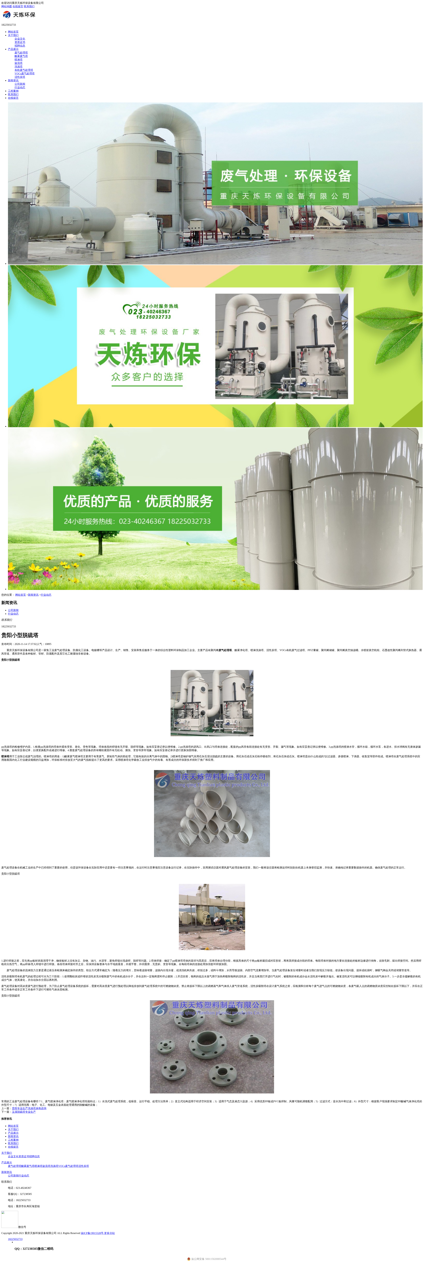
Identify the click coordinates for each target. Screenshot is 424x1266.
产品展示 (13, 49)
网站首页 (13, 31)
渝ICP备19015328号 (92, 1233)
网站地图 (6, 6)
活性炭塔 (20, 77)
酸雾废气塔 (21, 56)
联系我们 (29, 6)
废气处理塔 (21, 52)
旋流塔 (19, 63)
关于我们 (13, 35)
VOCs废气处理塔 (25, 73)
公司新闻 (20, 84)
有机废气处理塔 (24, 70)
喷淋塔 (19, 59)
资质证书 (20, 42)
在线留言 (18, 6)
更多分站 (109, 1233)
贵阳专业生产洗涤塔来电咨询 (29, 1108)
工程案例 (13, 90)
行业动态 (20, 87)
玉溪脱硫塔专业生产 (24, 1111)
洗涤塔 (19, 66)
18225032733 (15, 1239)
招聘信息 (20, 45)
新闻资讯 (13, 80)
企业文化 (20, 38)
